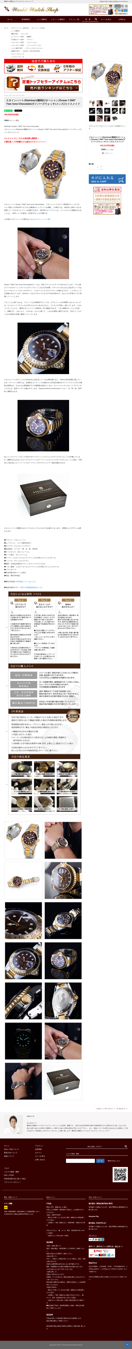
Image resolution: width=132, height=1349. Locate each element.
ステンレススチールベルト (34, 48)
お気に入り (108, 153)
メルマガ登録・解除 (11, 1172)
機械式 (29, 36)
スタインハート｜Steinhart (20, 28)
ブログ (6, 1168)
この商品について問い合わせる (104, 1108)
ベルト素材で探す (17, 48)
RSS (5, 1175)
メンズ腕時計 (42, 19)
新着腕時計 (26, 19)
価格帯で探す (15, 51)
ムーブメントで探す (17, 36)
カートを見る (106, 19)
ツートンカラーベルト (34, 45)
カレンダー (24, 34)
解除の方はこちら (114, 1161)
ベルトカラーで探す (17, 42)
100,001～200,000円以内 (31, 51)
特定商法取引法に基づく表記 (15, 1179)
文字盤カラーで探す (17, 39)
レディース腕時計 (58, 19)
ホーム (10, 19)
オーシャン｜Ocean (38, 28)
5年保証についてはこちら (26, 581)
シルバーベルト (32, 42)
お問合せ (122, 19)
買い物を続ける (121, 1108)
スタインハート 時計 (43, 219)
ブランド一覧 (74, 19)
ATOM (11, 1175)
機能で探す (14, 34)
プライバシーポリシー (12, 1182)
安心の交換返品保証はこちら (32, 587)
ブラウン (30, 39)
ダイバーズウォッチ (17, 54)
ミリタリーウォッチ (17, 57)
